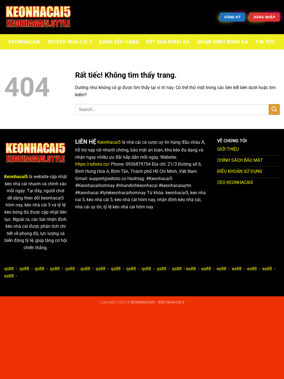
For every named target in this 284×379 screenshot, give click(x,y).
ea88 (191, 268)
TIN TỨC (265, 42)
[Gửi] (274, 109)
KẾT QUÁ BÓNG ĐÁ (168, 42)
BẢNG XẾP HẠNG (119, 42)
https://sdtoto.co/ (92, 164)
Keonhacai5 (109, 142)
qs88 (9, 268)
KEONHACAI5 (24, 42)
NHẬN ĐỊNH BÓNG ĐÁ (222, 42)
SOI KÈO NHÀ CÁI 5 (69, 42)
